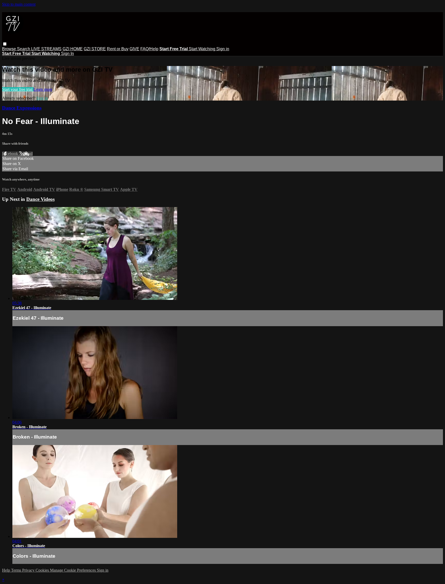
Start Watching (202, 49)
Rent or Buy (118, 49)
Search (24, 49)
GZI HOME (73, 49)
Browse (9, 49)
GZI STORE (95, 49)
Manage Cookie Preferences (73, 570)
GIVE (134, 49)
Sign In (67, 53)
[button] (4, 44)
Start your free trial (17, 89)
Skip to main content (19, 4)
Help (6, 570)
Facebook (10, 153)
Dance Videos (40, 199)
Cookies (43, 570)
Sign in (222, 49)
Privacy (29, 570)
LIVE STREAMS (46, 49)
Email (28, 153)
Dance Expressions (21, 108)
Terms (16, 570)
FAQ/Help (149, 49)
